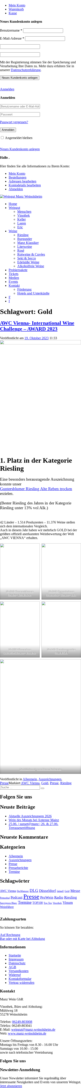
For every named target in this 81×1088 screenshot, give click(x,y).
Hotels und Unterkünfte (33, 293)
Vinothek (23, 215)
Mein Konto (17, 5)
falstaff (60, 891)
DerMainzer (23, 891)
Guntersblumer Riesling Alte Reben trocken (36, 488)
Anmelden (7, 89)
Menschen (24, 211)
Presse (4, 783)
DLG (34, 890)
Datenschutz (17, 963)
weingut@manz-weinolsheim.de (33, 1029)
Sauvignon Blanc (8, 903)
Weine (13, 231)
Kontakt (14, 285)
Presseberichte (18, 868)
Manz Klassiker (28, 243)
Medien (14, 278)
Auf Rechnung (10, 935)
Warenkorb (16, 9)
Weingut (14, 208)
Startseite (15, 955)
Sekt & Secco (26, 258)
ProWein (46, 897)
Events (13, 281)
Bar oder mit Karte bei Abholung (22, 939)
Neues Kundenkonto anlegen (20, 149)
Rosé (20, 250)
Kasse (13, 13)
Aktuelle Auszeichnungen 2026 (30, 816)
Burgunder (24, 239)
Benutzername (11, 30)
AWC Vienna (30, 783)
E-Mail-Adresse (12, 38)
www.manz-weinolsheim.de (27, 1033)
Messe (75, 891)
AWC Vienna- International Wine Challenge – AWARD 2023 (37, 326)
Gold (44, 783)
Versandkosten (19, 971)
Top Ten (48, 903)
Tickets (13, 274)
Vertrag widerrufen (21, 982)
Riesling (23, 235)
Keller (21, 219)
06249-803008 (22, 1022)
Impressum (16, 959)
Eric (20, 227)
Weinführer (7, 907)
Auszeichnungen (49, 779)
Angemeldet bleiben (18, 138)
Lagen (21, 223)
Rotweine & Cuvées (31, 254)
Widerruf (15, 975)
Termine (14, 872)
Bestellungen (17, 177)
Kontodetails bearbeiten (25, 185)
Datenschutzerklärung (26, 70)
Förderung (24, 289)
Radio (58, 897)
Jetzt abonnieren (11, 1086)
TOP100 (37, 902)
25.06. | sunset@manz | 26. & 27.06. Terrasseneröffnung (33, 826)
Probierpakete (18, 270)
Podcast (16, 897)
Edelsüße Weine (28, 262)
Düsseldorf (47, 891)
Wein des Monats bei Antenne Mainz (34, 820)
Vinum (68, 903)
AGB (12, 967)
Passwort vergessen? (14, 122)
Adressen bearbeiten (22, 181)
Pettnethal (5, 898)
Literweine (24, 246)
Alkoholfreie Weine (30, 266)
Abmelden (16, 189)
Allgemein (30, 779)
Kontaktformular (20, 979)
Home (13, 204)
